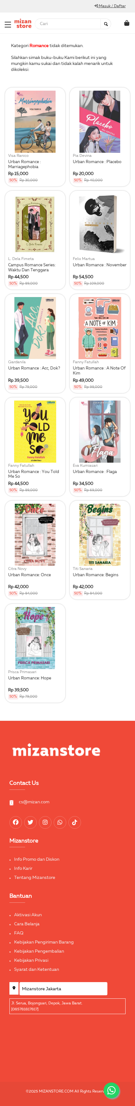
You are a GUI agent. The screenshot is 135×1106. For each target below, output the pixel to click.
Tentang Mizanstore (34, 877)
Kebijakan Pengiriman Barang (44, 942)
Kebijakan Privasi (31, 960)
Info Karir (23, 868)
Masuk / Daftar (112, 6)
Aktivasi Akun (28, 915)
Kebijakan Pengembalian (39, 951)
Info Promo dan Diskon (36, 859)
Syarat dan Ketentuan (36, 969)
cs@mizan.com (34, 802)
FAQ (19, 933)
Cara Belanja (27, 924)
